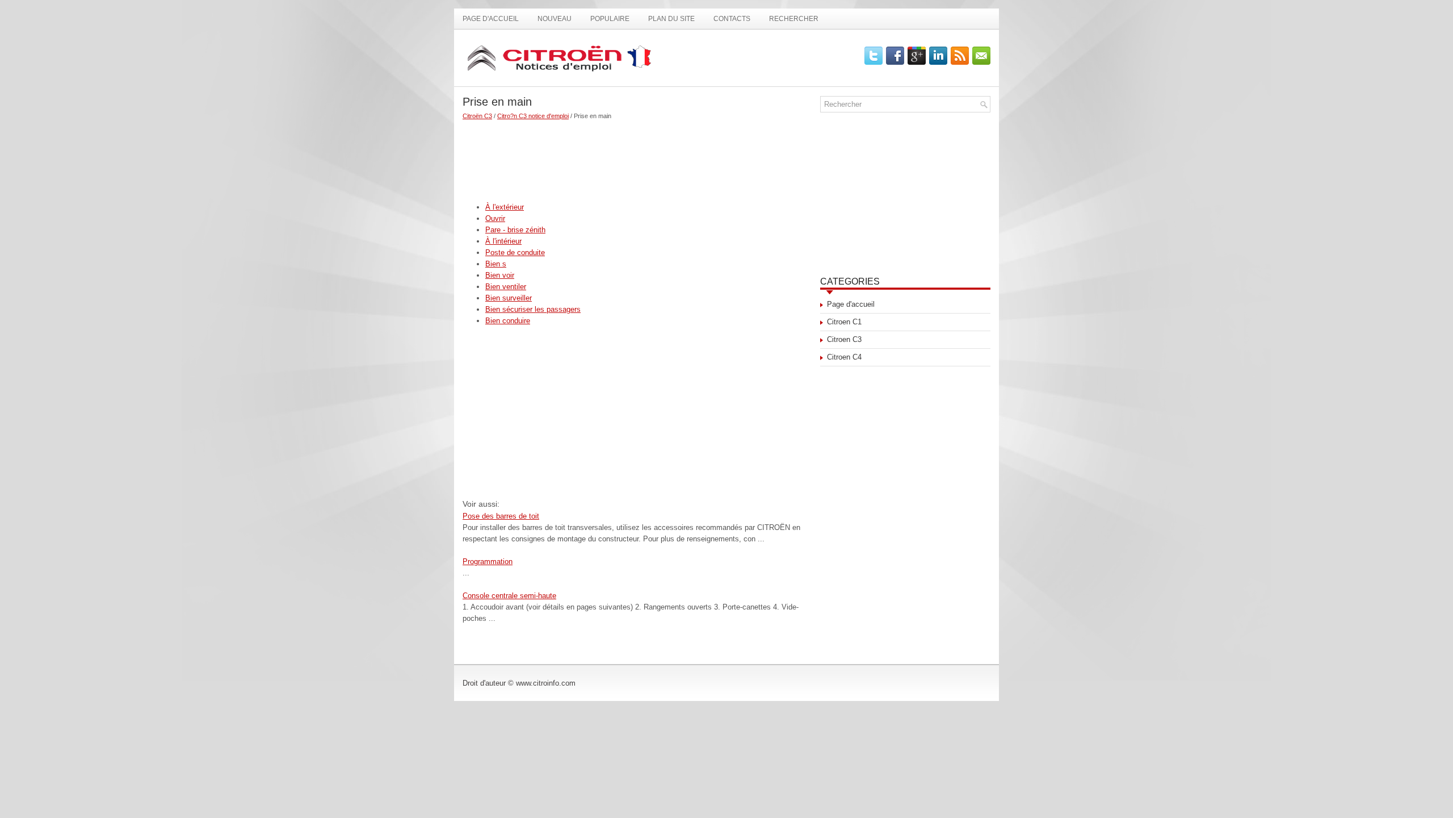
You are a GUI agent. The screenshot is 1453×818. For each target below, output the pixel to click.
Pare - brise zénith (515, 230)
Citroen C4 (844, 357)
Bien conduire (507, 320)
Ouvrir (495, 218)
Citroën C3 (477, 115)
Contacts (731, 19)
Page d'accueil (491, 19)
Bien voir (499, 275)
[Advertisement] (637, 156)
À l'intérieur (503, 241)
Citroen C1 (844, 322)
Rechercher (793, 19)
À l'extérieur (504, 207)
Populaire (609, 19)
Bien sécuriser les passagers (533, 309)
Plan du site (671, 19)
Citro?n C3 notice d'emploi (533, 115)
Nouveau (554, 19)
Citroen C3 (844, 339)
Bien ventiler (505, 286)
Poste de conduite (515, 252)
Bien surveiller (508, 298)
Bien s (495, 264)
